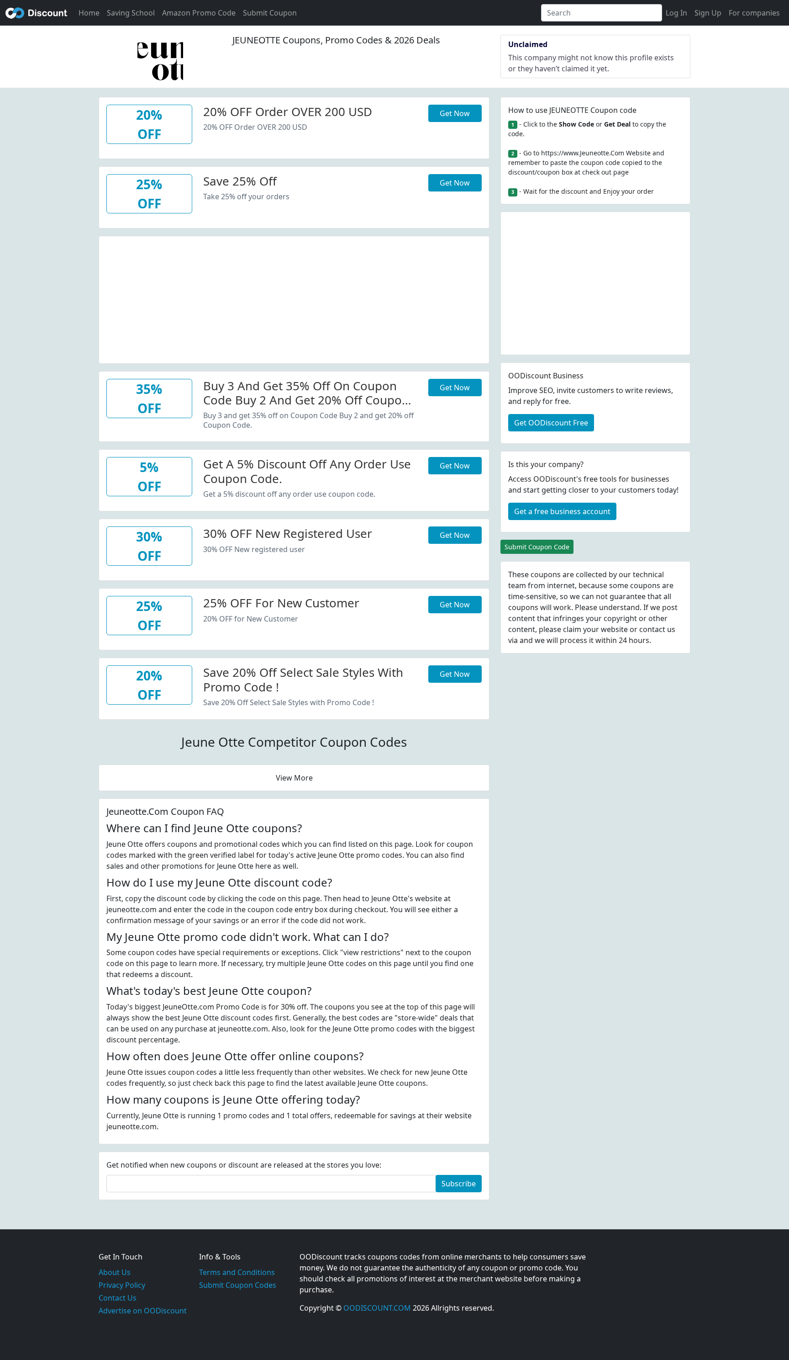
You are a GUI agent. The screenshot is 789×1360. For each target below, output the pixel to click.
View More (294, 778)
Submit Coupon (270, 13)
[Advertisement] (294, 300)
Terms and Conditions (237, 1272)
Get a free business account (562, 511)
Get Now (455, 113)
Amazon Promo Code (199, 13)
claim (572, 629)
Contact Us (118, 1298)
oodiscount (36, 13)
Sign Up (707, 13)
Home (89, 13)
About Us (115, 1272)
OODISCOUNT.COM (377, 1308)
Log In (676, 13)
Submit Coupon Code (537, 546)
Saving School (131, 13)
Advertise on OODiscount (143, 1311)
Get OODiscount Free (551, 423)
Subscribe (459, 1184)
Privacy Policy (122, 1285)
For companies (754, 13)
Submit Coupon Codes (237, 1285)
